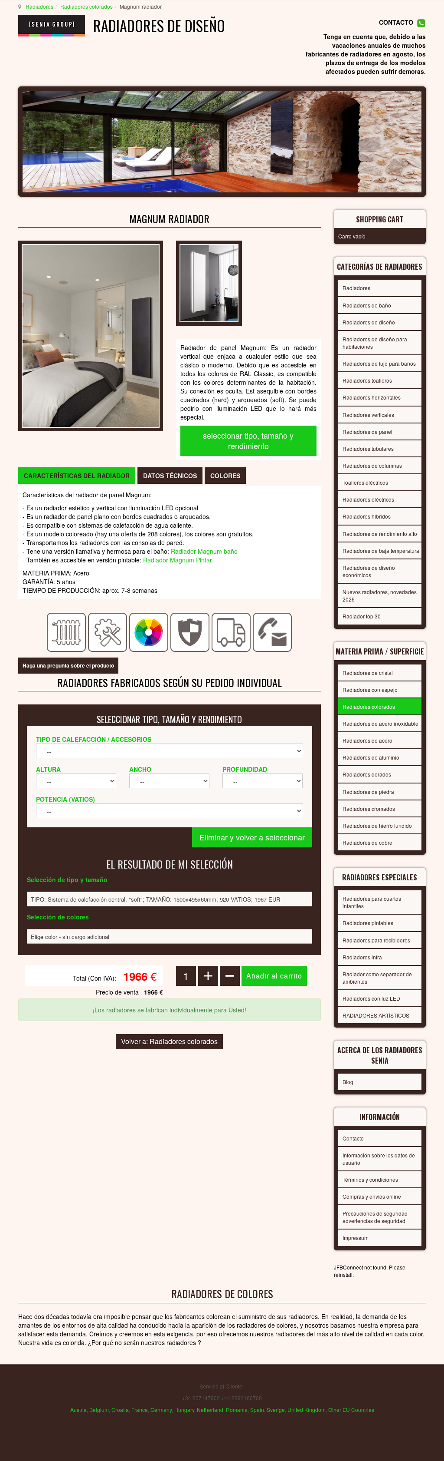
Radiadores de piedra (368, 791)
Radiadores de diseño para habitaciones (375, 342)
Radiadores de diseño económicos (369, 571)
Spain (257, 1409)
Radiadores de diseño (369, 322)
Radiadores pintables (368, 922)
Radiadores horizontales (372, 397)
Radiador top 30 (362, 616)
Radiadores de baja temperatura (381, 550)
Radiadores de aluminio (371, 757)
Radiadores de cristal (368, 672)
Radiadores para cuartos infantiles (372, 902)
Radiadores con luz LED (371, 998)
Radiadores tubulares (368, 448)
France (139, 1409)
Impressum (356, 1237)
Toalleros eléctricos (365, 482)
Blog (348, 1081)
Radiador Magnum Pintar (177, 559)
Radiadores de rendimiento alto (380, 533)
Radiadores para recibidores (376, 940)
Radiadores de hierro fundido (377, 825)
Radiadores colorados (86, 6)
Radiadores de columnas (372, 465)
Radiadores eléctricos (368, 499)
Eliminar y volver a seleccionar (252, 837)
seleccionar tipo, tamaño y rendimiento (248, 440)
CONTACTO (396, 22)
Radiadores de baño (367, 305)
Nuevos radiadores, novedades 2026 (380, 595)
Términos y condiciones (370, 1179)
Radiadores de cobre (367, 842)
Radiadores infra (362, 957)
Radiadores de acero (367, 740)
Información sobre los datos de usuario (379, 1158)
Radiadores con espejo (370, 689)
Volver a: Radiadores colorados (169, 1041)
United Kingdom (306, 1409)
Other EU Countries (351, 1409)
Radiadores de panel (367, 431)
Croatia (120, 1409)
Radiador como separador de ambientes (377, 977)
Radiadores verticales (368, 414)
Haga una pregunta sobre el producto (68, 665)
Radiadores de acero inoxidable (380, 723)
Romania (237, 1409)
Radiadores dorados (367, 774)
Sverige (276, 1409)
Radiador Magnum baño (204, 551)
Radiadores (39, 6)
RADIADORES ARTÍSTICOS (376, 1015)
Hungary (184, 1409)
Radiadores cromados (369, 808)
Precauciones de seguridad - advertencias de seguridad (377, 1217)
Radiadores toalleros (367, 380)
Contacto (353, 1138)
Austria (78, 1409)
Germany (161, 1409)
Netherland (210, 1409)
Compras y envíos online (372, 1196)
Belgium (99, 1409)
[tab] (76, 475)
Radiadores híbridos (367, 516)
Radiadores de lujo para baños (379, 363)
